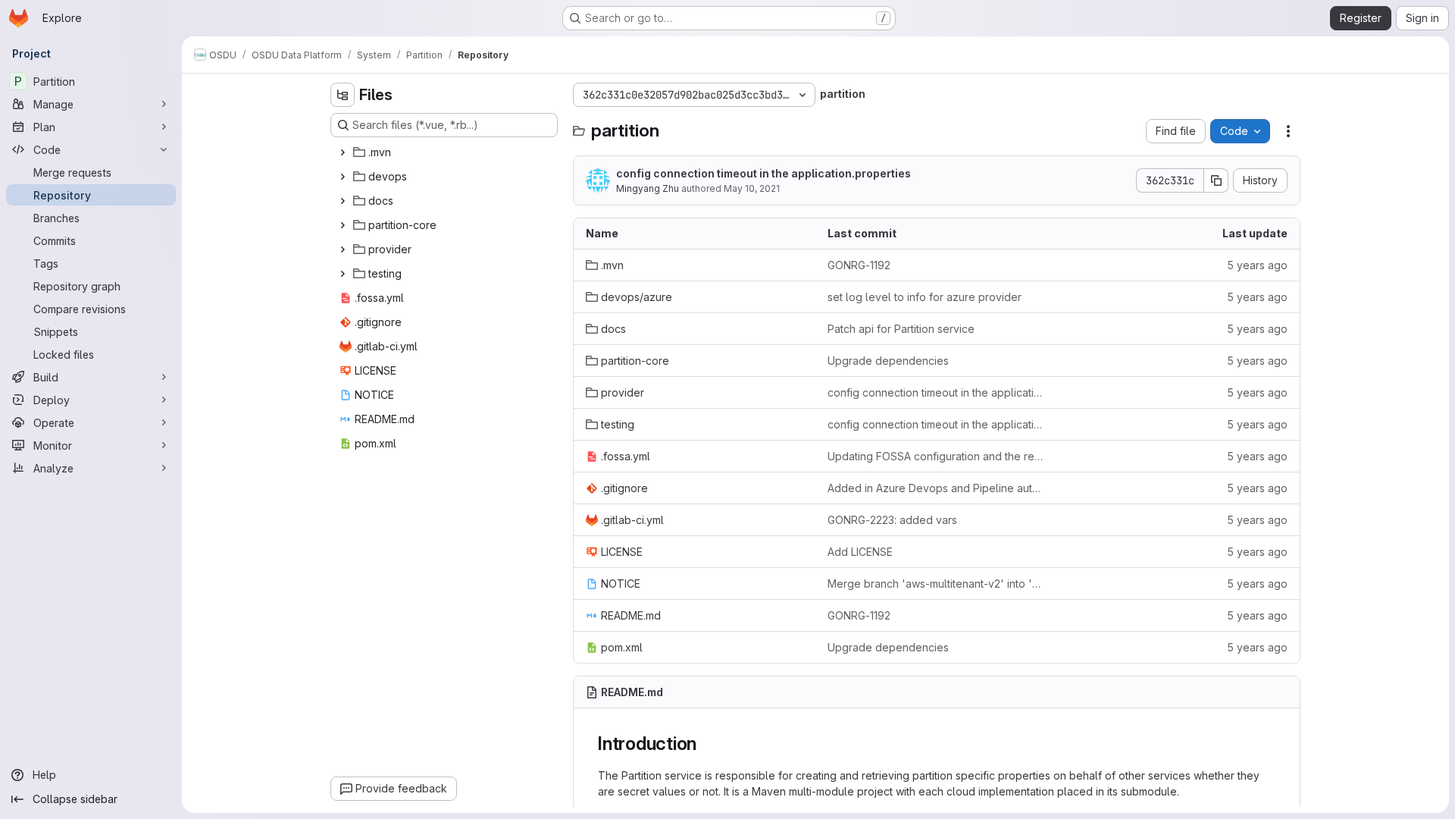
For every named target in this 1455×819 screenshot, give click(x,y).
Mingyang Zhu (647, 188)
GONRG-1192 (859, 265)
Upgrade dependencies (888, 360)
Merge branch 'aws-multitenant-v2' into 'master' (936, 583)
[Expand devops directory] (342, 177)
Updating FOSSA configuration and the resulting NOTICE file (936, 456)
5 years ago (1257, 265)
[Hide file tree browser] (342, 95)
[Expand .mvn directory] (342, 152)
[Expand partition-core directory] (342, 225)
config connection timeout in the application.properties (763, 173)
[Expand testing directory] (342, 274)
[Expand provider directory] (342, 249)
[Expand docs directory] (342, 201)
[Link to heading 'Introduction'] (706, 744)
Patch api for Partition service (901, 328)
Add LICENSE (860, 551)
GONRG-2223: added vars (892, 519)
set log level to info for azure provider (925, 296)
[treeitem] (445, 152)
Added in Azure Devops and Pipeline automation (936, 488)
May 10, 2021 (752, 188)
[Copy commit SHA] (1216, 180)
